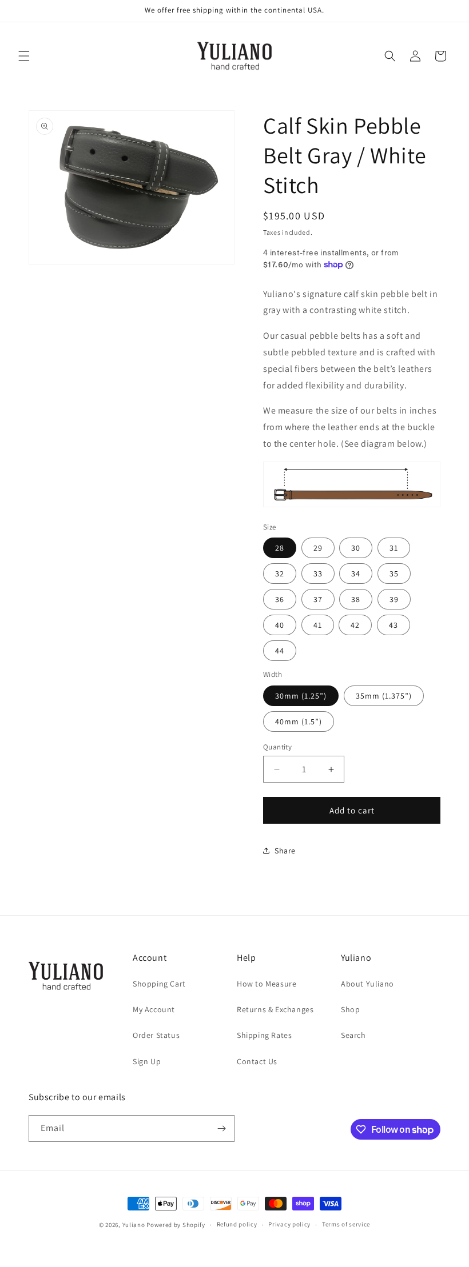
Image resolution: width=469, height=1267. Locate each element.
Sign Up (147, 1061)
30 (355, 548)
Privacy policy (289, 1224)
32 (279, 573)
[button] (24, 56)
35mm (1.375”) (384, 696)
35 (394, 573)
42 (355, 625)
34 (355, 573)
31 (393, 548)
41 (317, 625)
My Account (154, 1009)
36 (279, 599)
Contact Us (257, 1061)
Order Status (156, 1035)
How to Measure (266, 984)
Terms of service (346, 1224)
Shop (350, 1009)
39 (394, 599)
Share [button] (285, 850)
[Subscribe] (221, 1128)
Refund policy (237, 1224)
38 (355, 599)
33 (318, 573)
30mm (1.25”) (301, 696)
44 (279, 650)
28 (279, 548)
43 (393, 625)
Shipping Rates (264, 1035)
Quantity (277, 747)
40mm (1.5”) (298, 721)
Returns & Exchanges (275, 1009)
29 (318, 548)
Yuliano (133, 1225)
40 (279, 625)
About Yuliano (367, 984)
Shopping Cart (159, 984)
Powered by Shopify (175, 1225)
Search (353, 1035)
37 (318, 599)
